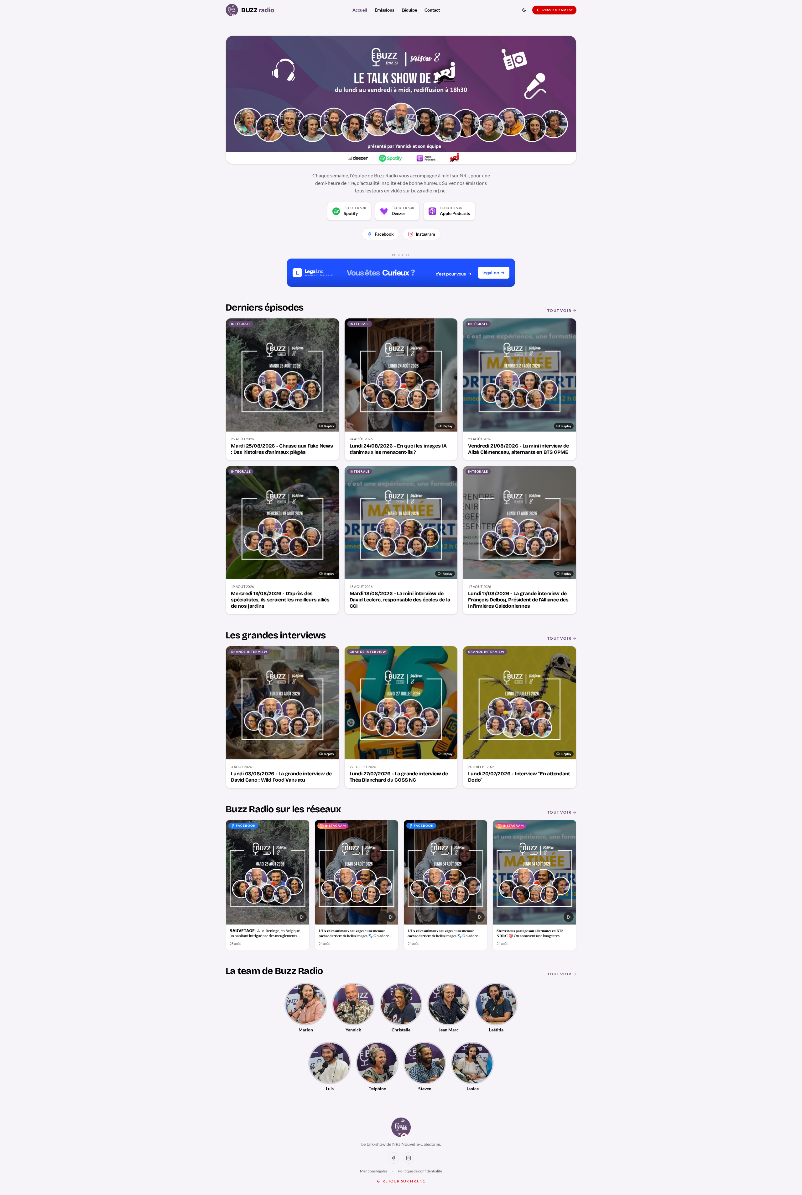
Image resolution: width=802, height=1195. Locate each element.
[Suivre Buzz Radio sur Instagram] (408, 1158)
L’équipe (409, 10)
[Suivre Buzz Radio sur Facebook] (393, 1158)
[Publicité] (401, 273)
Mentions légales (373, 1171)
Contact (432, 10)
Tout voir (559, 310)
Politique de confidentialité (420, 1171)
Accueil (359, 10)
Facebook (384, 234)
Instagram (425, 234)
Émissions (384, 10)
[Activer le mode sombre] (524, 10)
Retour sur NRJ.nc (557, 10)
